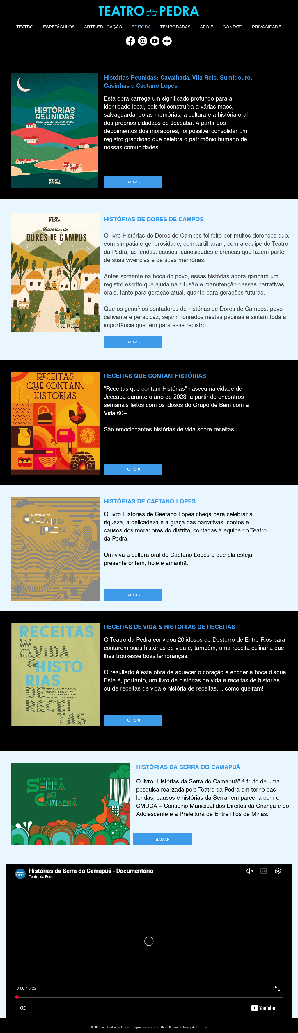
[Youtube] (154, 41)
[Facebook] (130, 41)
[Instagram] (142, 41)
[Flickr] (167, 41)
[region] (192, 908)
